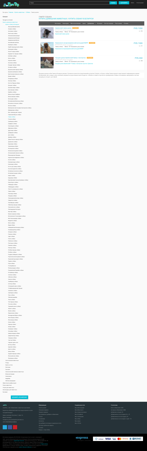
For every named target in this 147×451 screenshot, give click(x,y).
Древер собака (12, 137)
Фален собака (11, 311)
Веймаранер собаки (13, 110)
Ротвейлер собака (13, 272)
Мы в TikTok (78, 423)
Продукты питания (8, 20)
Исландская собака (13, 148)
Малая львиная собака (14, 214)
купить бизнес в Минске (25, 447)
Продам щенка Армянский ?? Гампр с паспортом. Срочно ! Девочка (74, 63)
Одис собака (11, 236)
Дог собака (11, 135)
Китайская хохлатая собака (15, 171)
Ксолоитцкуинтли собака (14, 168)
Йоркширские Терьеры (14, 155)
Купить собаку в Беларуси (80, 19)
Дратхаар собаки (12, 130)
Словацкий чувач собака (14, 286)
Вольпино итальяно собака (15, 103)
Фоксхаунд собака (13, 320)
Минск (66, 31)
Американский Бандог (14, 38)
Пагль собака (11, 238)
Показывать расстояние (77, 31)
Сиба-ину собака (12, 277)
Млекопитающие (9, 374)
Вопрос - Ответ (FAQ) (44, 429)
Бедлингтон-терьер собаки (15, 53)
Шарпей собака (12, 347)
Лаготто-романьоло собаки (15, 189)
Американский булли (13, 40)
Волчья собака (12, 105)
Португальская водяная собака (16, 256)
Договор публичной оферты (46, 425)
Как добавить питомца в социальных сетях (50, 423)
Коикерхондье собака (14, 162)
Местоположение (76, 23)
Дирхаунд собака (12, 128)
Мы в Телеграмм (79, 416)
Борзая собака (12, 60)
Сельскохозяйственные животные (14, 371)
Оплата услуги (42, 407)
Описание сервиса (43, 410)
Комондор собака (13, 164)
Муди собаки (11, 225)
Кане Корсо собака (13, 182)
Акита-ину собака (12, 33)
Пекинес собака (12, 245)
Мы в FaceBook (79, 414)
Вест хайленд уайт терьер (15, 112)
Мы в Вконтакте (79, 410)
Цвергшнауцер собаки (14, 333)
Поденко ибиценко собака (15, 254)
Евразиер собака (12, 144)
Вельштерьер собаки (13, 96)
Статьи (40, 416)
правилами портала (19, 440)
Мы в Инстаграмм (79, 407)
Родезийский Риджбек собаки (16, 270)
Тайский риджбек (12, 297)
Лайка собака (11, 191)
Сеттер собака (12, 283)
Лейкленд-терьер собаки (14, 204)
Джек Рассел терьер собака (15, 139)
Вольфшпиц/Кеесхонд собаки (16, 101)
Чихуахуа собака (12, 338)
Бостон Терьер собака (14, 83)
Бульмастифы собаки (13, 87)
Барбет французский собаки (15, 47)
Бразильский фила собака (15, 71)
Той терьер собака (13, 302)
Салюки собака (12, 274)
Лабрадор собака (12, 184)
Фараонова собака (13, 313)
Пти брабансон (12, 265)
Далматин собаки (12, 141)
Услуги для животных (8, 387)
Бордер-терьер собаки (14, 65)
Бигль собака (11, 58)
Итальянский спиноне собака (15, 153)
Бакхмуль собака (12, 44)
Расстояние (118, 23)
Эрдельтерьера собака (14, 353)
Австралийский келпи (14, 26)
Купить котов (9, 365)
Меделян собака (12, 220)
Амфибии (7, 378)
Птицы (7, 362)
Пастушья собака (12, 243)
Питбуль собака (12, 252)
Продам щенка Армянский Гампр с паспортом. (70, 58)
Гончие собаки (12, 119)
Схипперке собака (13, 292)
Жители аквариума (10, 380)
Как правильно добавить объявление (48, 414)
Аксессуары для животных (10, 389)
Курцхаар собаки (12, 177)
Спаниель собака (12, 290)
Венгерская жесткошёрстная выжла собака (19, 108)
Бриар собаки (11, 76)
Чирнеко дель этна (13, 342)
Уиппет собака (12, 308)
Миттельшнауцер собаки (14, 218)
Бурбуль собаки (12, 92)
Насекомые (8, 376)
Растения (5, 392)
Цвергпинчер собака (13, 335)
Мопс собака (11, 223)
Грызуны (7, 369)
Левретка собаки (12, 200)
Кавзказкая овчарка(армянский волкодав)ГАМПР (71, 43)
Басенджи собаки (12, 49)
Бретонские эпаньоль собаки (15, 74)
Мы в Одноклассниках (81, 412)
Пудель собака (12, 261)
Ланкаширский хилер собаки (15, 198)
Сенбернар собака (13, 281)
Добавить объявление (19, 397)
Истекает (100, 23)
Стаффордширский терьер (15, 288)
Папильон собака (12, 241)
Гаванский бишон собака (14, 114)
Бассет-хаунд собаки (13, 51)
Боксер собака (12, 80)
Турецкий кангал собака (14, 306)
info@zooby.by (44, 444)
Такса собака (11, 299)
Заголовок (58, 23)
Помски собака (12, 234)
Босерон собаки (12, 67)
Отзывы (126, 23)
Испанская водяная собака (15, 150)
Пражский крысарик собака (15, 259)
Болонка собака (12, 62)
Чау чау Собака (12, 340)
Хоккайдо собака (12, 331)
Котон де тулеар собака (14, 166)
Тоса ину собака (12, 304)
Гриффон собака (12, 123)
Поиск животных (7, 385)
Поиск (113, 3)
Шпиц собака (11, 351)
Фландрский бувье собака (15, 315)
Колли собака (11, 159)
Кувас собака (11, 175)
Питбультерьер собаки (14, 250)
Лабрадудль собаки (13, 186)
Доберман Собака (13, 132)
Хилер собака (11, 326)
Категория (66, 23)
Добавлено (91, 23)
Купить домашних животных (53, 19)
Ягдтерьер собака (13, 358)
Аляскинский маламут (14, 35)
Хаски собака (11, 322)
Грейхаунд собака (12, 121)
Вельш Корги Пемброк (14, 94)
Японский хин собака (13, 356)
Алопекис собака (12, 31)
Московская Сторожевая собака (17, 216)
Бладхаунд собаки (13, 78)
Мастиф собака (12, 211)
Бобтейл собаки (12, 56)
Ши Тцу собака (11, 344)
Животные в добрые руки (9, 383)
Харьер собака (12, 324)
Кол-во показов (108, 23)
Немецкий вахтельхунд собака (16, 227)
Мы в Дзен (77, 421)
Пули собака (11, 263)
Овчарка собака (12, 232)
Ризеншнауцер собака (14, 268)
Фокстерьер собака (13, 317)
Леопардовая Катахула (14, 209)
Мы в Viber (77, 418)
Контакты (41, 421)
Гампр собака (59, 31)
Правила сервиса (43, 412)
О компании (42, 418)
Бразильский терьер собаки (15, 69)
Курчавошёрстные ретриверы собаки (18, 180)
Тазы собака (11, 295)
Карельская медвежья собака (16, 157)
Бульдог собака (12, 85)
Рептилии (7, 367)
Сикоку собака (12, 279)
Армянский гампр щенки (63, 28)
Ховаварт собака (12, 329)
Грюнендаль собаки (13, 126)
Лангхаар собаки (12, 193)
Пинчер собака (12, 247)
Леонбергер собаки (13, 202)
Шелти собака (11, 349)
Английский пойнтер (13, 42)
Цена (84, 23)
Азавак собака (12, 29)
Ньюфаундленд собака (14, 229)
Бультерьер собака (13, 90)
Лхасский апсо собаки (14, 207)
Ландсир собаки (12, 195)
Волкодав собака (12, 99)
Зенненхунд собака (13, 146)
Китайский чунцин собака (14, 173)
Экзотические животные (12, 360)
